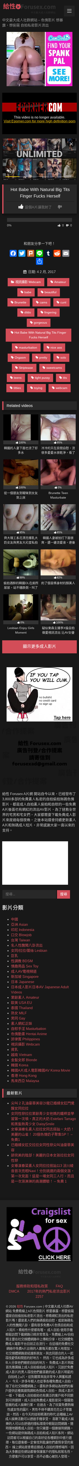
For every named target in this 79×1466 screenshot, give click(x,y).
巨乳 (14, 956)
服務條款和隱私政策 (32, 1286)
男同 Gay (18, 1018)
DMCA (14, 1291)
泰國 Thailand (22, 1008)
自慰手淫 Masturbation (28, 1029)
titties (17, 388)
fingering (50, 312)
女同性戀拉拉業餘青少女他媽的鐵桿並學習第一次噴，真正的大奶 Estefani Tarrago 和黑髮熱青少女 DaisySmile (43, 1119)
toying (38, 388)
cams (43, 302)
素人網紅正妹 (21, 1023)
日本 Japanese (22, 982)
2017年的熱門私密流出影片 (48, 1291)
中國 (14, 919)
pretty (43, 357)
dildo (27, 312)
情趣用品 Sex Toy (24, 966)
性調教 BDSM (22, 961)
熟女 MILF (19, 1013)
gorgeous (40, 322)
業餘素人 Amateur (25, 997)
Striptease (26, 367)
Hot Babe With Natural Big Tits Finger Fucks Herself (40, 335)
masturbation (28, 347)
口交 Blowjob (21, 935)
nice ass (56, 347)
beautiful (50, 292)
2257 (39, 1296)
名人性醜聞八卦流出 (27, 945)
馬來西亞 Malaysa (25, 1081)
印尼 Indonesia (22, 930)
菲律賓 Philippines (25, 1039)
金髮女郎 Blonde (24, 1060)
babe (27, 292)
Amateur (60, 282)
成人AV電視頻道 (24, 971)
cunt (63, 302)
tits (65, 377)
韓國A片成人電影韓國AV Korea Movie (40, 1070)
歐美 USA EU (21, 1003)
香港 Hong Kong (24, 1075)
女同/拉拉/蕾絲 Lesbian (29, 950)
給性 (20, 1306)
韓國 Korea (19, 1065)
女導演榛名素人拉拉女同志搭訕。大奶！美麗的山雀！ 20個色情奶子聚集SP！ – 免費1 (42, 1134)
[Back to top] (65, 1453)
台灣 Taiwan (20, 940)
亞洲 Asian (19, 924)
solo (63, 357)
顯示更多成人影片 (39, 646)
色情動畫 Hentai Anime (29, 1034)
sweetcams (54, 367)
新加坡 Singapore (25, 976)
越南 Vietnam (21, 1055)
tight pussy (42, 377)
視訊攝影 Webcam (28, 282)
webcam (61, 388)
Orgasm (20, 357)
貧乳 (14, 1049)
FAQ (59, 1286)
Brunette (20, 302)
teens (18, 377)
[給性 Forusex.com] (32, 9)
